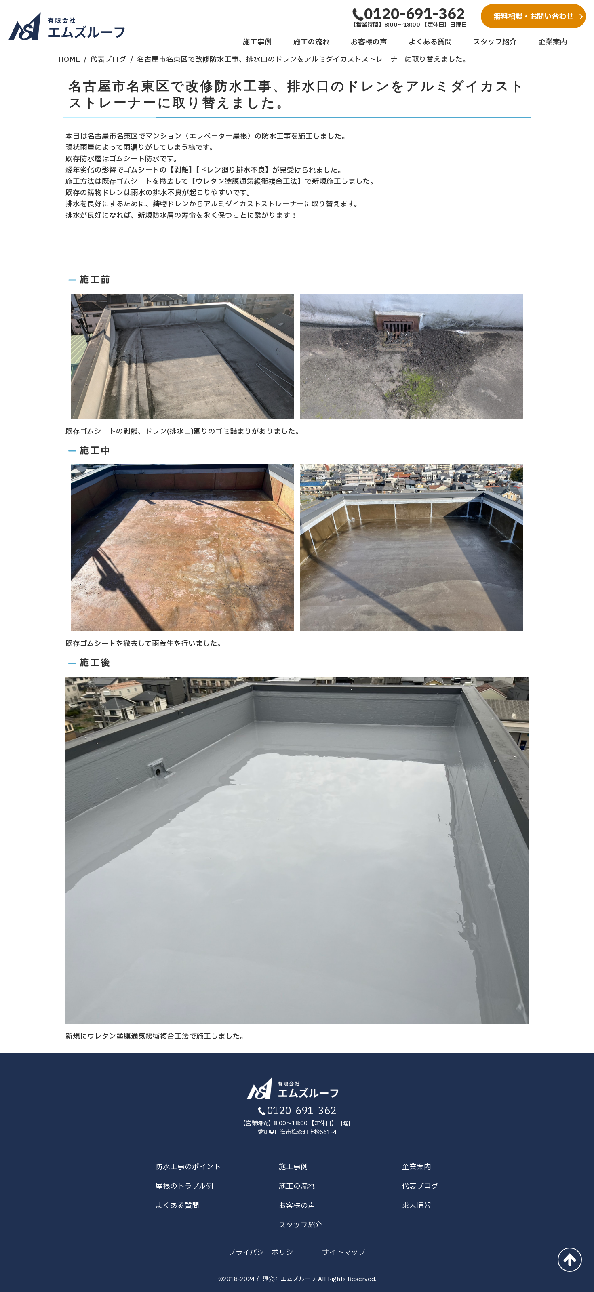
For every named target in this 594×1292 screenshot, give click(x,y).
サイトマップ (344, 1252)
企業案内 (552, 42)
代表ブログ (108, 59)
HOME (69, 59)
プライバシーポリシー (264, 1252)
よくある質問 (430, 42)
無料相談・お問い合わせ (533, 16)
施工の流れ (311, 42)
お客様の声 (369, 42)
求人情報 (416, 1205)
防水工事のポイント (188, 1167)
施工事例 (257, 42)
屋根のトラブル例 (184, 1186)
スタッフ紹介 (495, 42)
